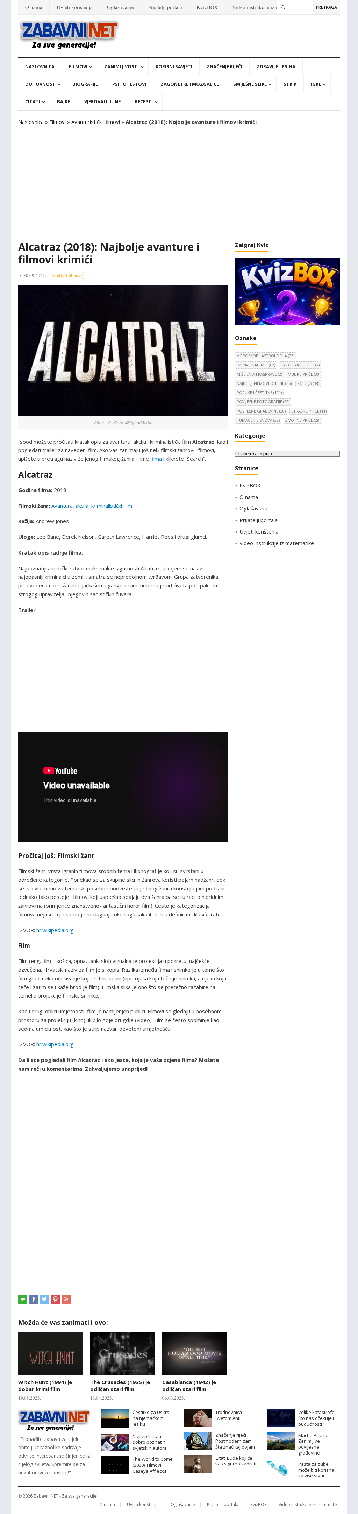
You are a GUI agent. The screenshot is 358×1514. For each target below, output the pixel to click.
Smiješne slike (250, 84)
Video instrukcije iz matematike (266, 6)
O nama (33, 6)
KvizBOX (207, 6)
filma (156, 458)
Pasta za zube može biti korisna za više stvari (316, 1470)
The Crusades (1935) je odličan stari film (120, 1386)
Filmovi (78, 66)
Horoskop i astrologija (265, 355)
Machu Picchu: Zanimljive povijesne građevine (313, 1444)
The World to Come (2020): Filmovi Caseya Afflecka (153, 1465)
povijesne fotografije (263, 401)
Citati (32, 101)
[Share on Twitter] (44, 1299)
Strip (290, 84)
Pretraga (326, 7)
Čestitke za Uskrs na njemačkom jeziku (151, 1418)
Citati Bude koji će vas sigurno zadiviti (235, 1461)
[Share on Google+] (66, 1299)
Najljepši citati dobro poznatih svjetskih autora (150, 1442)
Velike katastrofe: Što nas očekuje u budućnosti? (317, 1418)
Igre (316, 84)
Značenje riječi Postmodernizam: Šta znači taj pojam (235, 1441)
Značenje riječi (224, 66)
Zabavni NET (46, 1496)
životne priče (302, 420)
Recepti (144, 101)
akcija (82, 505)
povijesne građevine (261, 411)
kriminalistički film (111, 505)
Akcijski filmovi (66, 275)
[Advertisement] (179, 183)
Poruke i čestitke (259, 392)
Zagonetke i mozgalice (189, 84)
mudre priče (304, 374)
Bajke (63, 101)
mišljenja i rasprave (259, 374)
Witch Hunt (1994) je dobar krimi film (45, 1386)
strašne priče (309, 411)
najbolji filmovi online (264, 383)
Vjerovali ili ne (102, 101)
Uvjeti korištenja (75, 6)
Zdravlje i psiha (276, 66)
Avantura (62, 505)
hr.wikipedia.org (55, 930)
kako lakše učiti (300, 364)
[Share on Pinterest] (55, 1299)
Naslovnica (40, 66)
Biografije (85, 84)
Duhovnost (40, 84)
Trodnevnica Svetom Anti (228, 1415)
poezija (308, 383)
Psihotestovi (129, 84)
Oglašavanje (120, 6)
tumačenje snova (258, 420)
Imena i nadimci (256, 364)
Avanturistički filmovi (95, 121)
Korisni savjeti (174, 66)
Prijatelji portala (165, 6)
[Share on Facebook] (33, 1299)
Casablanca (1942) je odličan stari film (189, 1386)
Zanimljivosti (121, 66)
